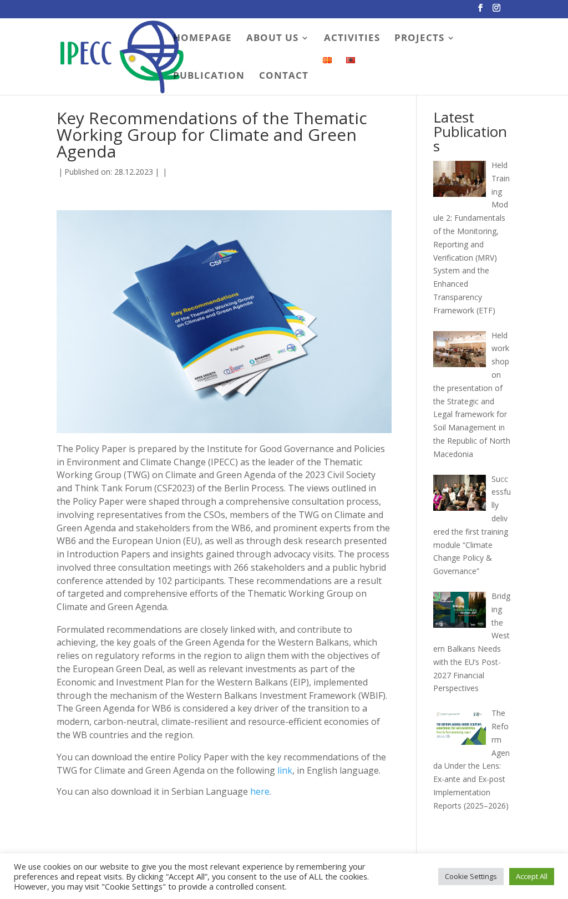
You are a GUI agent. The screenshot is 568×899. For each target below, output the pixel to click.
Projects (419, 39)
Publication (209, 77)
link (284, 770)
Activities (352, 39)
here (260, 791)
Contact (283, 77)
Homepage (202, 39)
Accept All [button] (531, 876)
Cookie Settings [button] (471, 876)
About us (272, 39)
